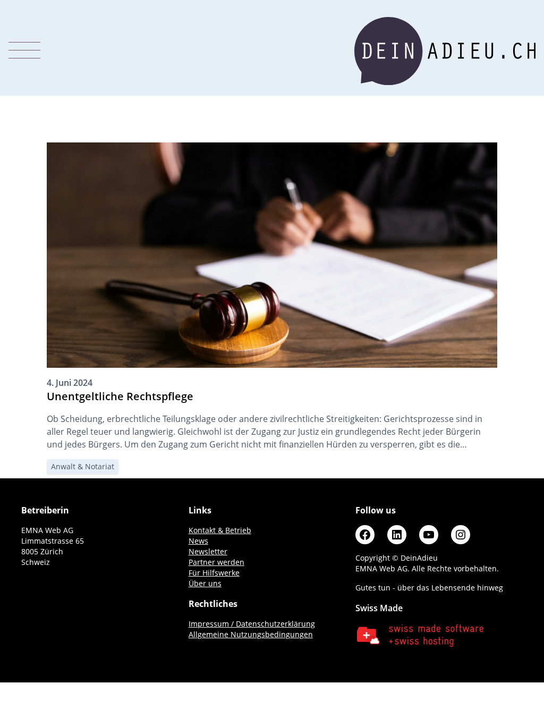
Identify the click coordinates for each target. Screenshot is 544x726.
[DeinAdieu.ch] (445, 51)
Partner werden (216, 562)
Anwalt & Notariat (82, 466)
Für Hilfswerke (214, 573)
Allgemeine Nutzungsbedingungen (251, 634)
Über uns (205, 583)
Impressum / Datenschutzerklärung (252, 624)
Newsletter (208, 551)
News (198, 541)
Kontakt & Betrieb (220, 530)
